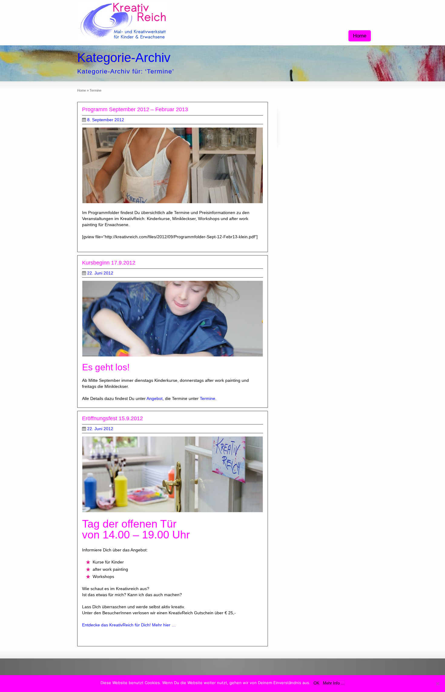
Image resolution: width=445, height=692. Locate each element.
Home (359, 36)
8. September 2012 (105, 119)
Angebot (155, 398)
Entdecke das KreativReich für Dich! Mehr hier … (129, 624)
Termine (207, 398)
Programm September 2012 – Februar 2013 (135, 109)
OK (316, 683)
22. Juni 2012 (100, 273)
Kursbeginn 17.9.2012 (108, 263)
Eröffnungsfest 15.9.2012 (112, 418)
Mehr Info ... (333, 683)
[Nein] (437, 684)
